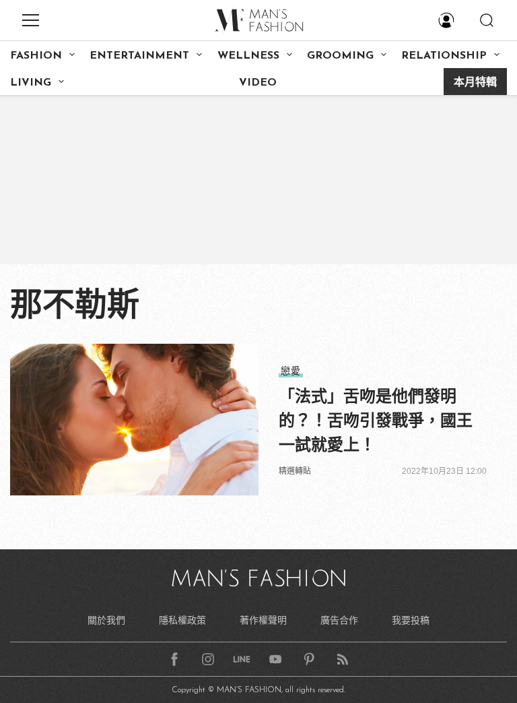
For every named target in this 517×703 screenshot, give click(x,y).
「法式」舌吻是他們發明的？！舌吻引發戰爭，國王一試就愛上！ (376, 420)
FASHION (36, 56)
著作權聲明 (263, 620)
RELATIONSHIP (444, 56)
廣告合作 (339, 620)
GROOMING (340, 56)
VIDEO (258, 83)
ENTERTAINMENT (139, 56)
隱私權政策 (182, 620)
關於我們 (106, 620)
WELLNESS (248, 56)
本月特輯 (475, 83)
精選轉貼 (295, 471)
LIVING (30, 83)
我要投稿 (410, 620)
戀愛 (291, 370)
